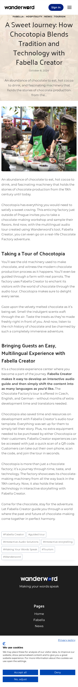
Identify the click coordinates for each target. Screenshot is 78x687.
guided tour (36, 534)
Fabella (18, 16)
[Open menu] (69, 7)
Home (39, 614)
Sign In (56, 7)
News (48, 16)
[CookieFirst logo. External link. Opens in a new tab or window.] (4, 643)
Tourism (59, 16)
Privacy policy (66, 640)
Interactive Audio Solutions (20, 541)
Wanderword (12, 556)
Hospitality (34, 16)
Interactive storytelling (58, 541)
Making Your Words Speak (20, 549)
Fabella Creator (13, 534)
